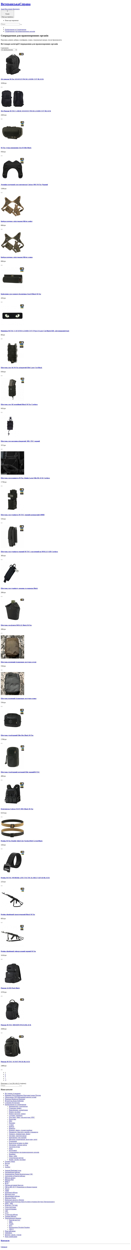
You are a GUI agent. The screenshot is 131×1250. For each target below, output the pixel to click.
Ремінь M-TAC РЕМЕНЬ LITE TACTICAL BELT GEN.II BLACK (25, 878)
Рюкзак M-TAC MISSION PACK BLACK (16, 1025)
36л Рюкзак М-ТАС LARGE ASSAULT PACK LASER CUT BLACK (26, 111)
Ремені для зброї (14, 1112)
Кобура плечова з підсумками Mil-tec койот (16, 221)
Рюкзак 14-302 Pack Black (10, 988)
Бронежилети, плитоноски (18, 1106)
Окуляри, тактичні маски (18, 1136)
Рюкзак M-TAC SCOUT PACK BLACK (15, 1062)
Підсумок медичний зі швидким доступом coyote (18, 662)
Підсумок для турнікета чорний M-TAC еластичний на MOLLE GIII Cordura (29, 551)
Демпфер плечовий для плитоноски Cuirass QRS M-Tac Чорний (24, 184)
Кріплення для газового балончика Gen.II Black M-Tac (21, 294)
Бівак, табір (13, 1156)
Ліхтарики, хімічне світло (18, 1145)
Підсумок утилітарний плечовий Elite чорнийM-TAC (20, 772)
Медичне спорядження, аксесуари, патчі (23, 1139)
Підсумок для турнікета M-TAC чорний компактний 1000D (23, 515)
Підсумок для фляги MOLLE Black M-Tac (16, 625)
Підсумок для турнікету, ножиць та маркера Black (19, 588)
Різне (11, 1148)
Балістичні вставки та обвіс (18, 1143)
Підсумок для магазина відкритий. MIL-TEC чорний (20, 441)
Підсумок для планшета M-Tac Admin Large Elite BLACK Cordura (25, 478)
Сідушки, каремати (15, 1115)
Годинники (13, 1141)
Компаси (12, 1128)
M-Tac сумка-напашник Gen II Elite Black (16, 148)
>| (5, 1080)
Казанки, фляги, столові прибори (20, 1130)
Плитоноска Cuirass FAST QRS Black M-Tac (17, 809)
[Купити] (1, 155)
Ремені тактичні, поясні (17, 1114)
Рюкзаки (12, 1123)
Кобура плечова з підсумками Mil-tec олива (17, 257)
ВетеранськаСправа (15, 4)
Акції (3, 9)
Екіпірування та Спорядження (15, 29)
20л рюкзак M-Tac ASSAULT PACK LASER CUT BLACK (22, 79)
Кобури (11, 1126)
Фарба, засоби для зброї (17, 1159)
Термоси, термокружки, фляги (19, 1134)
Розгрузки (12, 1119)
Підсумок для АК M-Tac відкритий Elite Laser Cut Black (21, 367)
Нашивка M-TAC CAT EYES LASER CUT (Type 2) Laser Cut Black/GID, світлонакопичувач (35, 331)
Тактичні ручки (14, 1147)
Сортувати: (5, 48)
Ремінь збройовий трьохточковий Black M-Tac (18, 914)
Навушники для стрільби (17, 1137)
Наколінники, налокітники (18, 1110)
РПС (10, 1121)
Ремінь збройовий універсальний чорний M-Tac (18, 951)
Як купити (8, 9)
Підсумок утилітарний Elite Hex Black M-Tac (17, 735)
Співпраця (4, 1247)
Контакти (16, 9)
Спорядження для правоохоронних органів (20, 31)
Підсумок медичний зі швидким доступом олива (18, 698)
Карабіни (12, 1154)
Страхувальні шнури (16, 1158)
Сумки (11, 1125)
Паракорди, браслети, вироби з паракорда (23, 1132)
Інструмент (13, 1150)
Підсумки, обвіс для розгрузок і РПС (22, 1117)
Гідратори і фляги (15, 1108)
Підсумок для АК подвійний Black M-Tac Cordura (19, 404)
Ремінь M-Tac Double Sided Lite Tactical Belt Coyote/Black (21, 841)
